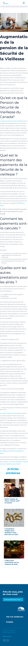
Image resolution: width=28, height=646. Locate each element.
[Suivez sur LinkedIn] (7, 640)
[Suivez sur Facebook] (4, 640)
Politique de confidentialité (9, 630)
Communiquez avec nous (12, 599)
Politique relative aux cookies (9, 632)
